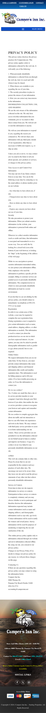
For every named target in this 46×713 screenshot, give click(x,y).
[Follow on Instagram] (29, 682)
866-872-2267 (18, 656)
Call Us (23, 6)
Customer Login (26, 3)
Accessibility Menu (23, 691)
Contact (39, 3)
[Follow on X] (23, 682)
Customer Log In (19, 666)
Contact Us (28, 666)
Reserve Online (8, 666)
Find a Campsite (10, 3)
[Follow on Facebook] (17, 682)
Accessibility (23, 669)
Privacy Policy (37, 666)
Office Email (26, 659)
